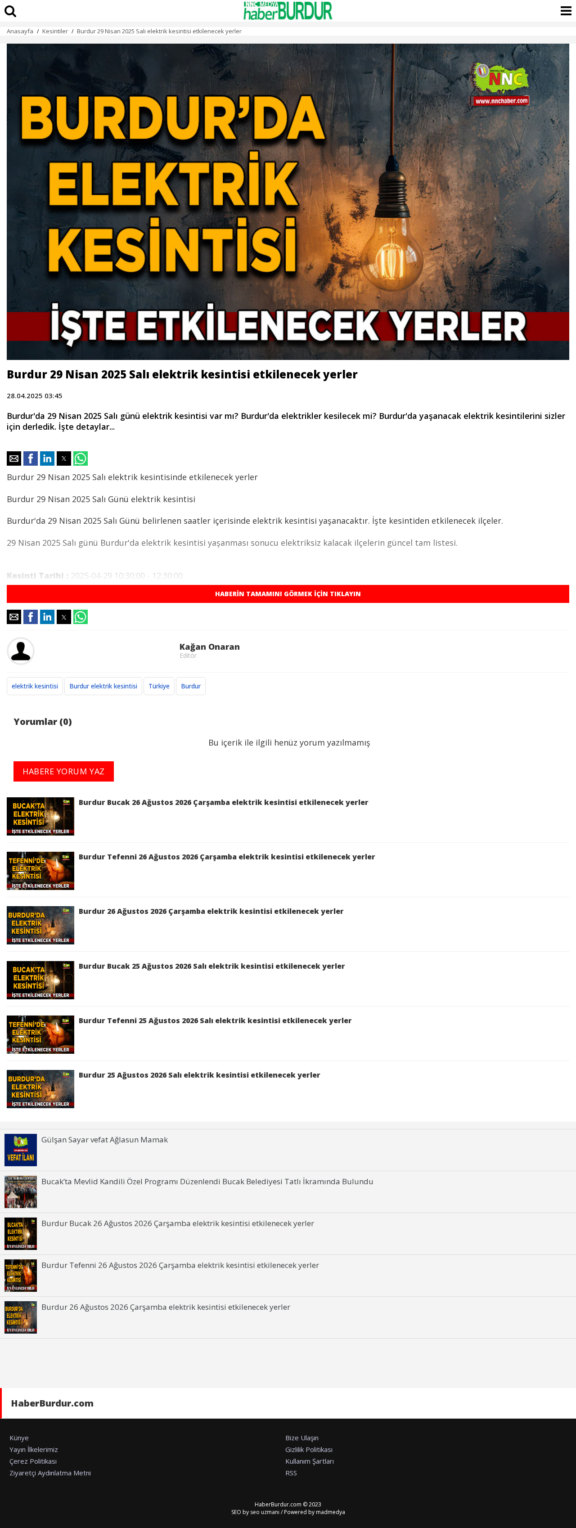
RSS (291, 1472)
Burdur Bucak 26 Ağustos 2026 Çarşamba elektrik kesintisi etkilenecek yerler (224, 802)
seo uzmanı (264, 1512)
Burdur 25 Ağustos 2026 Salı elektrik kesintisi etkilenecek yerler (199, 1075)
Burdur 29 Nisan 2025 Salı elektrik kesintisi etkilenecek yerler (159, 31)
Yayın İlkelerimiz (33, 1449)
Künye (19, 1437)
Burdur (191, 686)
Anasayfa (20, 31)
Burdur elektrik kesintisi (103, 686)
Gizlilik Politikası (309, 1449)
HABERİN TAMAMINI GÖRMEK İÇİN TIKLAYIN (288, 593)
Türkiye (159, 686)
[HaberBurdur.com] (288, 11)
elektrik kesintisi (35, 686)
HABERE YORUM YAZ (63, 771)
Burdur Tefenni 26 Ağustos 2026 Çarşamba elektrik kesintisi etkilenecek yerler (227, 857)
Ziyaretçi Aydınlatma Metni (50, 1472)
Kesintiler (55, 31)
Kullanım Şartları (309, 1460)
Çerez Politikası (33, 1460)
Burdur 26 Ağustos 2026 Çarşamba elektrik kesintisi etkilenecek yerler (211, 911)
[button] (14, 458)
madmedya (330, 1512)
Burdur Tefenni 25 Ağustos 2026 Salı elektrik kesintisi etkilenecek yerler (215, 1020)
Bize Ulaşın (302, 1437)
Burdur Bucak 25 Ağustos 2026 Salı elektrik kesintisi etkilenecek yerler (212, 966)
